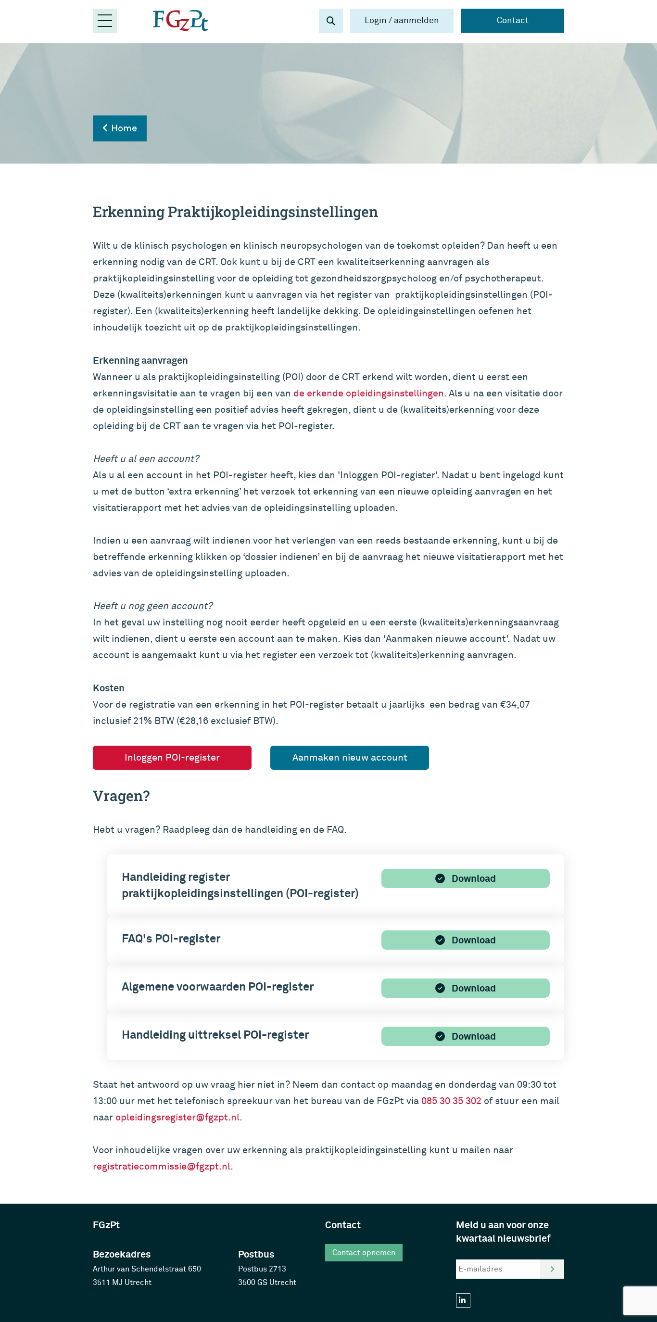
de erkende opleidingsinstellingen (368, 393)
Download (473, 878)
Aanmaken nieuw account (349, 757)
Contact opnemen (363, 1253)
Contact (513, 20)
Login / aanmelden (402, 20)
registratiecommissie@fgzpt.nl (161, 1166)
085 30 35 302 (451, 1101)
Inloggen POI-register (172, 757)
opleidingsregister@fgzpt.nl (177, 1117)
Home (123, 128)
